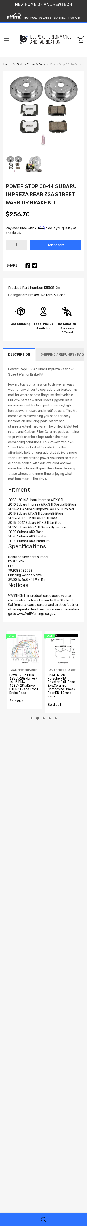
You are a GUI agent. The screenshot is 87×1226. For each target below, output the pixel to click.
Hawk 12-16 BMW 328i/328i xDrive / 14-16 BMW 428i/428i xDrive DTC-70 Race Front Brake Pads (23, 684)
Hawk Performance (23, 670)
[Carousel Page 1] (31, 718)
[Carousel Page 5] (55, 718)
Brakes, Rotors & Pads (46, 295)
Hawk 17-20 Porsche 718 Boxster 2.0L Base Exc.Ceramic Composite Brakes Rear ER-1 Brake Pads (61, 685)
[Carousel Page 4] (49, 718)
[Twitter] (35, 265)
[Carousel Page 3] (43, 718)
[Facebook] (28, 265)
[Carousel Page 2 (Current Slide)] (37, 718)
